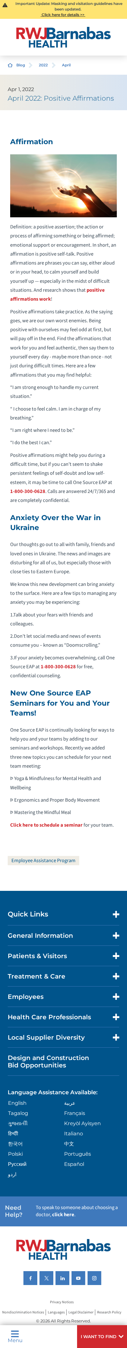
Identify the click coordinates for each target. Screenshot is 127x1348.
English (17, 1103)
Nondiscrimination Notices (23, 1312)
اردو (12, 1174)
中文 (69, 1144)
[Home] (64, 37)
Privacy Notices (62, 1302)
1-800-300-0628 (27, 491)
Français (74, 1113)
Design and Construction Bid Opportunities (48, 1061)
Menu (15, 1340)
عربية (70, 1103)
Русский (17, 1164)
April (66, 65)
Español (74, 1164)
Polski (15, 1154)
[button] (102, 1336)
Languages (56, 1312)
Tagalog (18, 1113)
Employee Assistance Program (43, 860)
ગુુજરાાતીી (18, 1123)
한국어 (15, 1144)
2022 (43, 65)
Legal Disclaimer (80, 1312)
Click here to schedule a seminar (47, 825)
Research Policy (109, 1312)
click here (63, 1214)
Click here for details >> (63, 14)
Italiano (73, 1133)
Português (77, 1154)
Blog (20, 65)
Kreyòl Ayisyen (82, 1123)
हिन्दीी (13, 1133)
